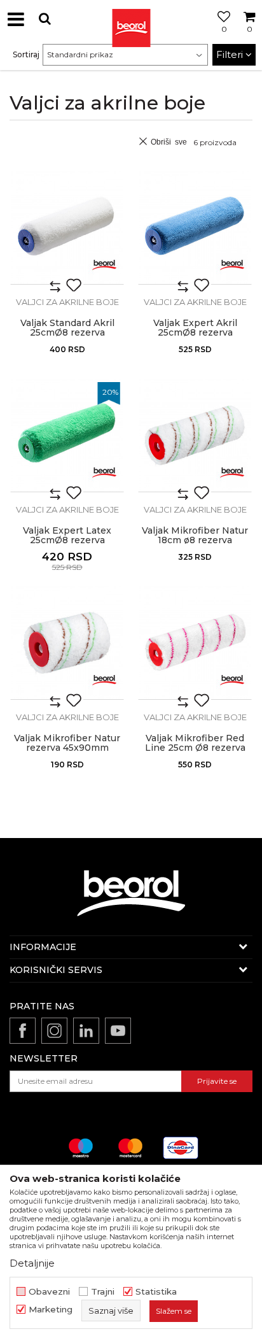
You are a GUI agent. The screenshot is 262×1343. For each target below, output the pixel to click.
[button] (44, 19)
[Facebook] (22, 1030)
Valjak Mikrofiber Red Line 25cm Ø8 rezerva (195, 743)
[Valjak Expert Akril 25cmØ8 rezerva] (195, 227)
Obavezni (49, 1292)
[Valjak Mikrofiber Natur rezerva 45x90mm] (67, 642)
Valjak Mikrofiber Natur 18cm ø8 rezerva (195, 535)
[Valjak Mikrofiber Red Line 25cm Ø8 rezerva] (195, 642)
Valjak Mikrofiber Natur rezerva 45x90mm (67, 743)
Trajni (102, 1292)
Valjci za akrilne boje (67, 302)
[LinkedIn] (86, 1030)
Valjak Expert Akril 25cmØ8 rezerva (195, 328)
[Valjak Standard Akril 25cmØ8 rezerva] (67, 227)
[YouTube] (118, 1030)
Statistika (156, 1292)
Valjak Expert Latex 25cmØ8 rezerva (67, 535)
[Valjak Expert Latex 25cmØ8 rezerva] (67, 435)
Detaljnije (32, 1263)
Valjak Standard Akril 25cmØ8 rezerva (67, 328)
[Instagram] (54, 1030)
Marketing (50, 1309)
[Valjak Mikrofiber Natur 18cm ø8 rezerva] (195, 435)
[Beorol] (131, 19)
